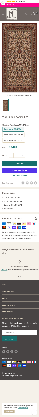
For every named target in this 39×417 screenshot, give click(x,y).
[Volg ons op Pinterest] (16, 351)
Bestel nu (19, 163)
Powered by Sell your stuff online (12, 376)
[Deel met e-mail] (35, 182)
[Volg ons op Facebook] (3, 351)
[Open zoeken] (26, 14)
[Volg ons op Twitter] (7, 351)
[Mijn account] (31, 14)
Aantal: (4, 155)
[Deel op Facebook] (22, 182)
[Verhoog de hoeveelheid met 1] (22, 155)
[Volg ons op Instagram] (11, 351)
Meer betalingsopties (19, 175)
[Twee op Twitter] (31, 182)
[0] (35, 13)
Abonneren (9, 339)
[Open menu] (3, 14)
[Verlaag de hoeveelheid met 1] (11, 155)
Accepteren (9, 411)
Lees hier (4, 270)
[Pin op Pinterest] (27, 182)
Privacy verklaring (23, 407)
